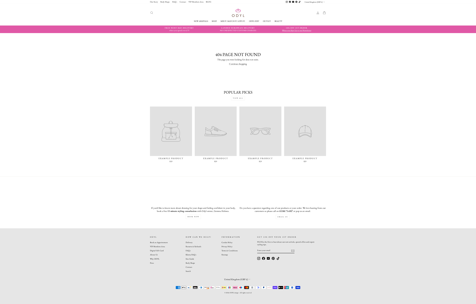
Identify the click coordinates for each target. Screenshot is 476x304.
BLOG (208, 2)
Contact (183, 2)
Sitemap (225, 254)
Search (188, 271)
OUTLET (267, 21)
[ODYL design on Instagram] (258, 258)
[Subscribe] (292, 250)
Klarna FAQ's (191, 254)
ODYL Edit (254, 21)
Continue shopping (238, 63)
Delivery (189, 242)
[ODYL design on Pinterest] (273, 258)
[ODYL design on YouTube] (268, 258)
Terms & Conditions (230, 250)
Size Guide (190, 259)
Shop (214, 21)
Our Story (154, 2)
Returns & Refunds (193, 246)
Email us (283, 217)
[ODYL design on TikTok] (278, 258)
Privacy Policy (227, 246)
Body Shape (165, 2)
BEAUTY (278, 21)
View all (238, 98)
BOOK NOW (193, 217)
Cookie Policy (227, 242)
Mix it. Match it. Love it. (233, 21)
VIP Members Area (196, 2)
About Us (154, 254)
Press (152, 263)
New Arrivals (201, 21)
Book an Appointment (159, 242)
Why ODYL (155, 259)
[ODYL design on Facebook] (263, 258)
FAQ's (174, 2)
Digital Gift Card (157, 250)
